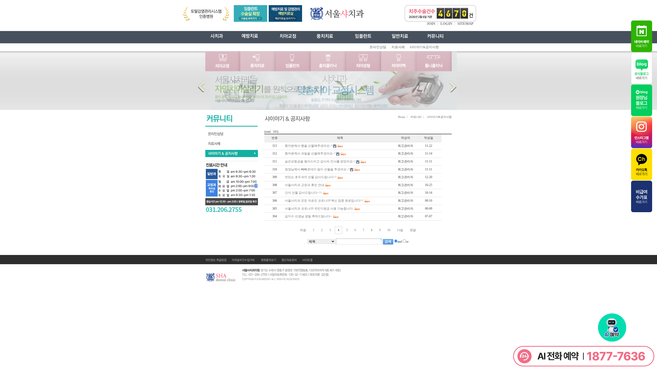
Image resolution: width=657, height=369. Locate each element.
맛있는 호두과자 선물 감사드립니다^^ (310, 177)
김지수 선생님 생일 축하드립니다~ (308, 216)
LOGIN (446, 24)
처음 (303, 230)
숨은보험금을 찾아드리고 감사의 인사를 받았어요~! (320, 161)
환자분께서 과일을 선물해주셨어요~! (310, 153)
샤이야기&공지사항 (424, 47)
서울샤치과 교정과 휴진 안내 (304, 185)
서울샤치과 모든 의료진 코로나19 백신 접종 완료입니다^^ (324, 200)
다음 (400, 230)
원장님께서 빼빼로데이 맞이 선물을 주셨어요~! (317, 169)
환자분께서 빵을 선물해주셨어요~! (308, 146)
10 (388, 230)
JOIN (431, 24)
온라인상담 (378, 47)
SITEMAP (465, 24)
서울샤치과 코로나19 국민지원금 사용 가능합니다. (319, 208)
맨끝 (413, 230)
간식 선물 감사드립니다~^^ (303, 192)
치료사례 (398, 47)
